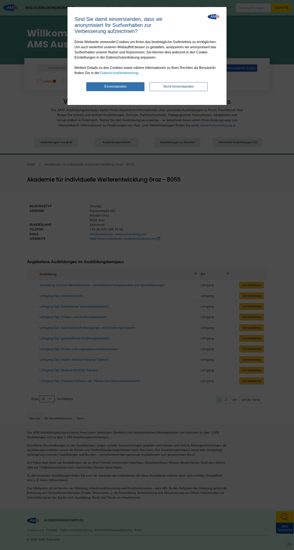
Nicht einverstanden (178, 86)
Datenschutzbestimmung (119, 73)
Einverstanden (115, 86)
